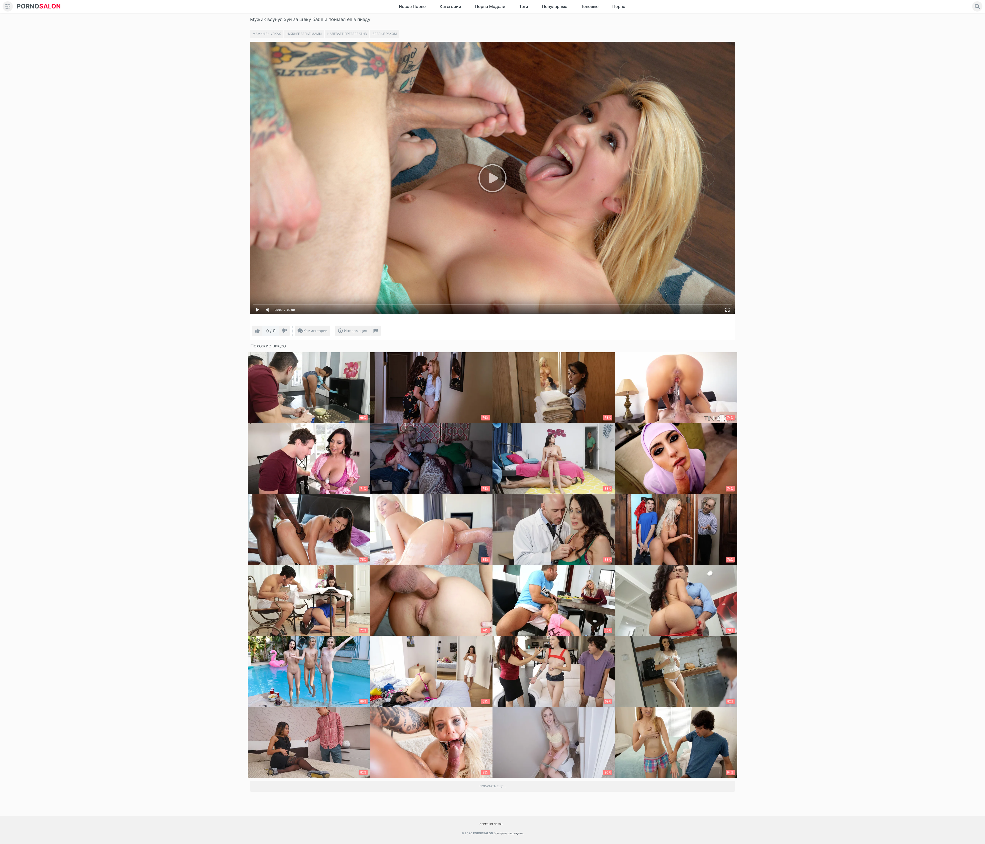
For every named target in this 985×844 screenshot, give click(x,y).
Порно (618, 6)
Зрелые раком (384, 34)
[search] (977, 6)
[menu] (8, 6)
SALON (39, 6)
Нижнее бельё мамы (304, 34)
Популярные (554, 6)
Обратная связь (491, 824)
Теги (523, 6)
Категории (450, 6)
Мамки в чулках (267, 34)
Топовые (589, 6)
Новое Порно (412, 6)
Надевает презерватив (347, 34)
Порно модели (490, 6)
